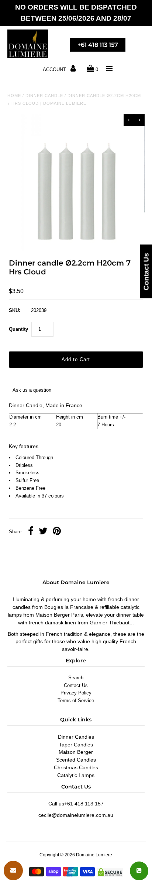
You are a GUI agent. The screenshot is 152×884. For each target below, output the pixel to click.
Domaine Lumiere (94, 854)
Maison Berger (76, 752)
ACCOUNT (55, 69)
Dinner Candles (76, 737)
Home (14, 95)
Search (75, 677)
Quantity (18, 329)
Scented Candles (76, 760)
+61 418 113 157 (97, 44)
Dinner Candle (44, 95)
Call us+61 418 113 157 (76, 804)
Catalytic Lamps (75, 775)
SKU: (14, 310)
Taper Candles (76, 745)
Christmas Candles (76, 767)
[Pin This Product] (57, 532)
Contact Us (76, 685)
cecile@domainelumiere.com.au (75, 815)
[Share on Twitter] (43, 532)
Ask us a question (32, 390)
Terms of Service (76, 700)
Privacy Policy (76, 693)
